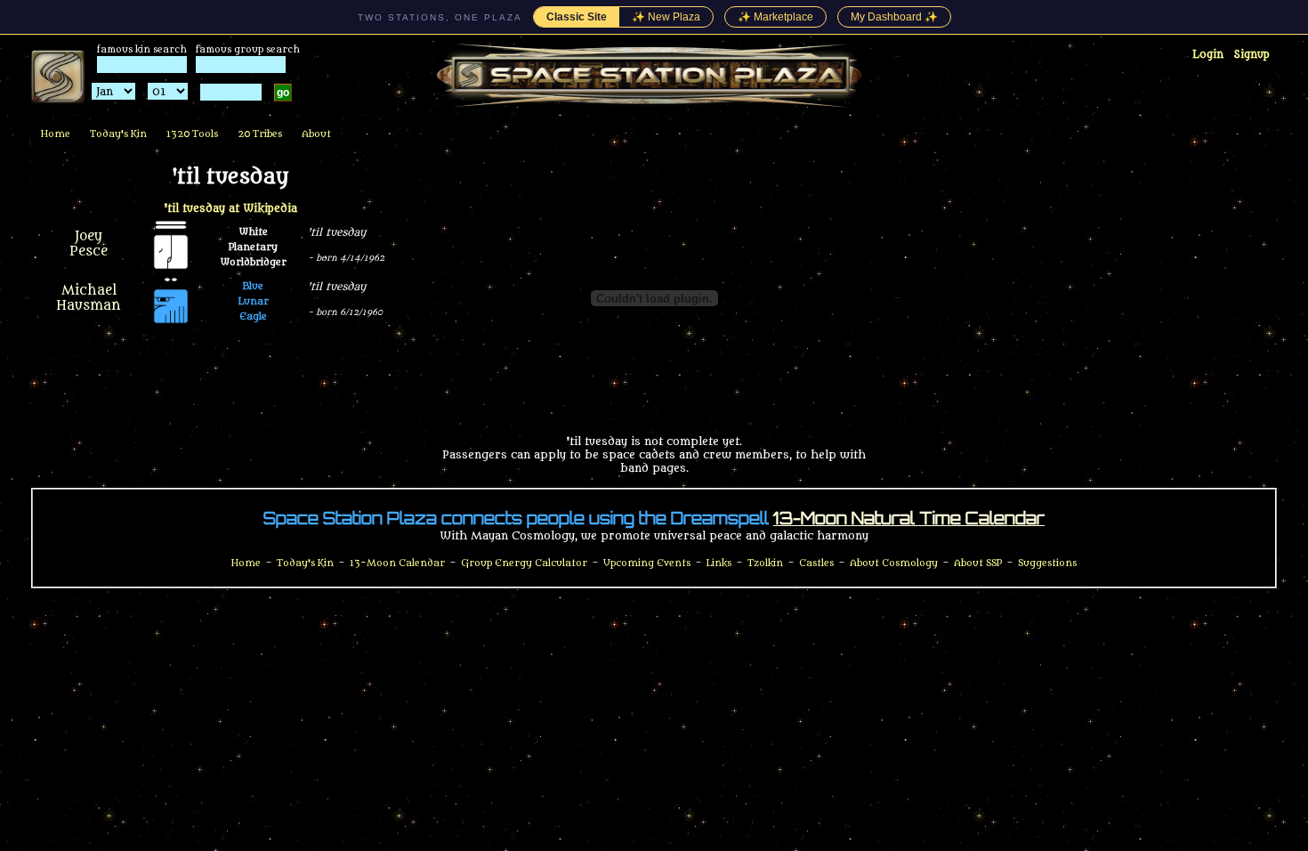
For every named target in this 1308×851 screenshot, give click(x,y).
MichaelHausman (88, 298)
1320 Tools (192, 134)
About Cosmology (894, 563)
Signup (1252, 54)
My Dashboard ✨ (894, 17)
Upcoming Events (646, 563)
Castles (816, 563)
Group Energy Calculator (524, 563)
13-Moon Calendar (397, 563)
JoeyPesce (88, 244)
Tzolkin (765, 563)
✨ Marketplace (775, 17)
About (316, 134)
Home (55, 134)
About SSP (978, 563)
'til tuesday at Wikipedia (231, 208)
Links (718, 563)
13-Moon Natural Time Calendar (909, 518)
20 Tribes (260, 134)
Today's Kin (118, 134)
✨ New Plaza (666, 17)
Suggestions (1047, 563)
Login (1207, 54)
